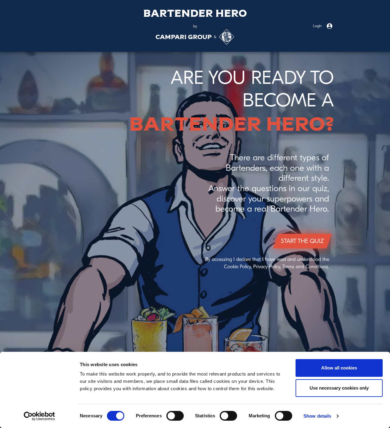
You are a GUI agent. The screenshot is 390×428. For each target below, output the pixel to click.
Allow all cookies (339, 367)
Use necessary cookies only (339, 388)
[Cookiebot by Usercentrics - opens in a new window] (39, 416)
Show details (317, 416)
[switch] (175, 416)
